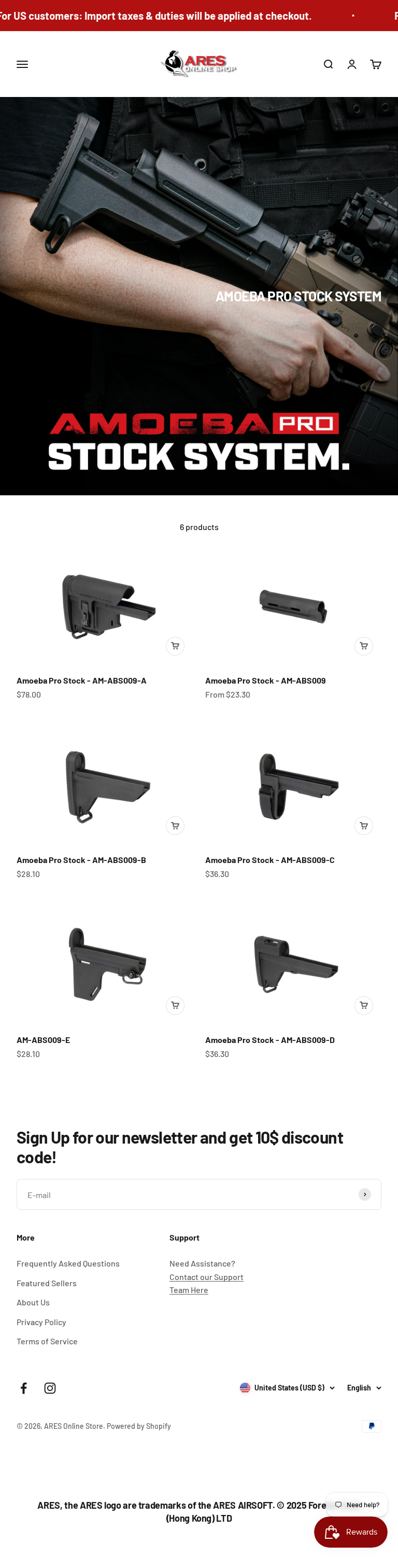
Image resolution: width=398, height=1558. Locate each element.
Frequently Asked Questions (68, 1263)
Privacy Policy (41, 1322)
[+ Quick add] (175, 646)
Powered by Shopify (139, 1426)
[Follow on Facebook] (24, 1388)
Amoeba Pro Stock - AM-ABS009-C (270, 860)
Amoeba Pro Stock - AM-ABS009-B (81, 860)
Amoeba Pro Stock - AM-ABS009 (265, 680)
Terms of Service (47, 1341)
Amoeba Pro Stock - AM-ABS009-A (82, 680)
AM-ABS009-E (43, 1040)
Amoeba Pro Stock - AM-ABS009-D (270, 1040)
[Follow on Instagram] (50, 1388)
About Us (33, 1302)
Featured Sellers (47, 1283)
